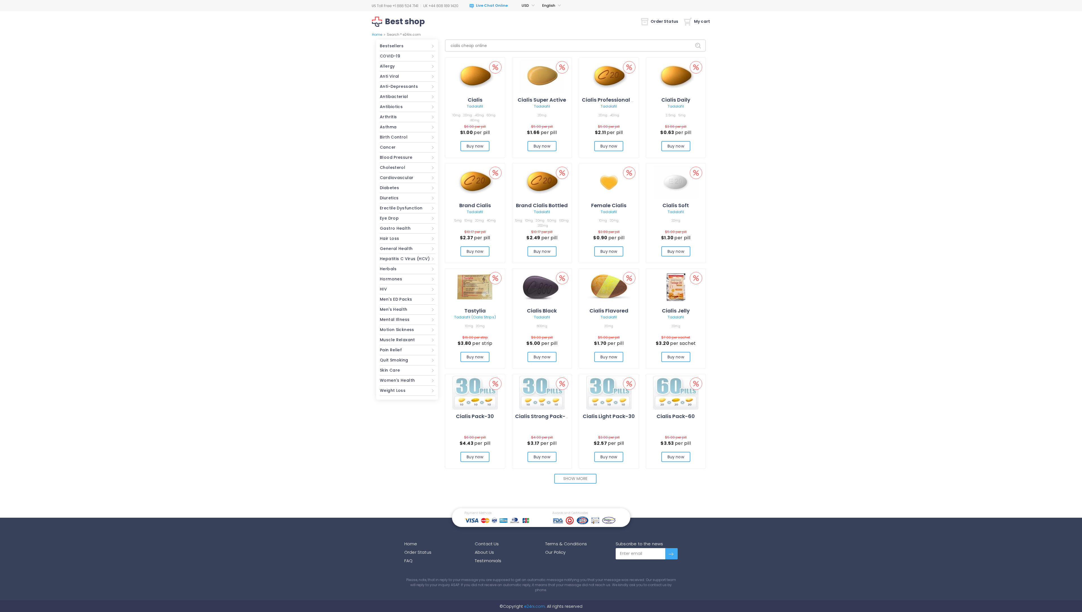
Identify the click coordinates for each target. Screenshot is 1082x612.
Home (377, 34)
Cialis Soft (675, 205)
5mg (682, 115)
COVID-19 (390, 56)
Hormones (391, 279)
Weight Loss (392, 390)
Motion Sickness (397, 329)
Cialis (475, 99)
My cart (702, 21)
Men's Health (393, 309)
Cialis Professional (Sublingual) (623, 99)
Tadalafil (475, 106)
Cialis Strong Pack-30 (543, 416)
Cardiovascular (396, 177)
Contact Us (487, 544)
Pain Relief (391, 350)
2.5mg (670, 115)
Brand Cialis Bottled (542, 205)
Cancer (388, 147)
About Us (484, 552)
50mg (551, 220)
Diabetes (389, 188)
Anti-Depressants (399, 86)
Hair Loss (389, 238)
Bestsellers (391, 46)
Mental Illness (394, 319)
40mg (479, 115)
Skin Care (390, 370)
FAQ (408, 561)
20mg (467, 115)
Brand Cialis (475, 205)
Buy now (475, 146)
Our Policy (555, 552)
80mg (475, 120)
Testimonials (488, 561)
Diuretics (389, 198)
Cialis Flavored (608, 310)
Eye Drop (389, 218)
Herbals (388, 269)
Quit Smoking (394, 360)
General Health (396, 248)
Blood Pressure (396, 157)
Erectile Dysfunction (401, 208)
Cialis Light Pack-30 (609, 416)
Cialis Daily (675, 99)
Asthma (388, 127)
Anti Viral (389, 76)
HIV (383, 289)
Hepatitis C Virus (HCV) (405, 259)
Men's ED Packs (396, 299)
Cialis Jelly (676, 310)
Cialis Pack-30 (475, 416)
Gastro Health (395, 228)
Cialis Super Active (542, 99)
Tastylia (475, 310)
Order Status (664, 21)
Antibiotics (391, 107)
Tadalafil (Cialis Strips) (475, 317)
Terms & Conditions (566, 544)
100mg (564, 220)
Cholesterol (392, 167)
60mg (491, 115)
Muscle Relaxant (397, 340)
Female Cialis (608, 205)
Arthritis (388, 117)
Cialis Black (542, 310)
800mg (542, 326)
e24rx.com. (534, 606)
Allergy (387, 66)
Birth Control (393, 137)
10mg (456, 115)
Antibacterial (394, 96)
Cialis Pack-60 (676, 416)
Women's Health (397, 380)
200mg (543, 225)
